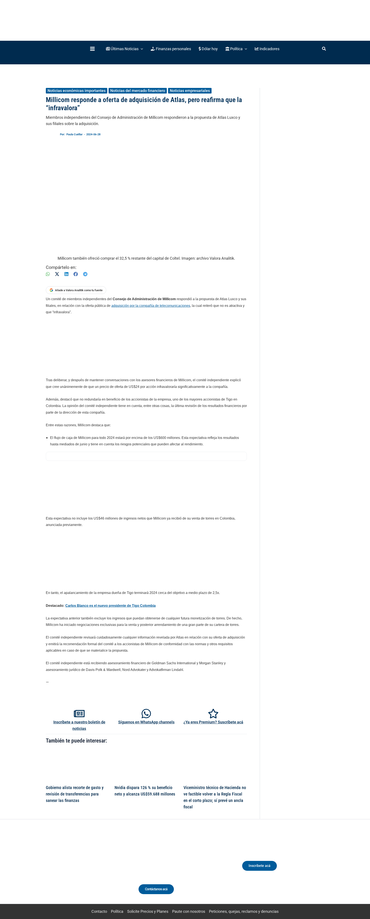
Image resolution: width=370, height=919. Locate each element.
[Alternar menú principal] (92, 49)
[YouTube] (93, 869)
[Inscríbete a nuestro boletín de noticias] (79, 713)
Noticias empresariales (190, 90)
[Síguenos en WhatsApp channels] (146, 713)
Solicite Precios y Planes (147, 911)
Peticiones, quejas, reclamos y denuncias (244, 911)
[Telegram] (85, 274)
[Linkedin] (69, 869)
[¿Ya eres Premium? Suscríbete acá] (213, 713)
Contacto (99, 911)
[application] (141, 49)
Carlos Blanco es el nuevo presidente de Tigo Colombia (110, 605)
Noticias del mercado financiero (137, 90)
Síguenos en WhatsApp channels (146, 722)
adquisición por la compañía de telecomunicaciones (150, 305)
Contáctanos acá (156, 889)
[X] (57, 274)
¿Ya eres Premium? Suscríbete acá (213, 722)
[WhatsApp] (48, 274)
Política (117, 911)
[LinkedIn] (66, 274)
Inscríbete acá (259, 866)
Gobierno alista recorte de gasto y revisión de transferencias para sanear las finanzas (75, 794)
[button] (124, 49)
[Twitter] (61, 869)
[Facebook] (75, 274)
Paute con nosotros (188, 911)
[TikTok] (85, 869)
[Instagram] (77, 869)
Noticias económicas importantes (77, 90)
